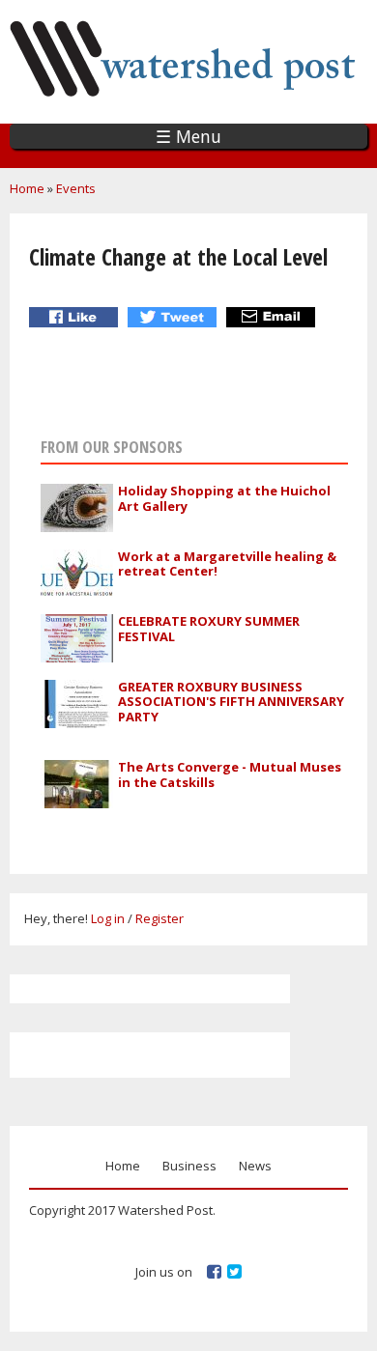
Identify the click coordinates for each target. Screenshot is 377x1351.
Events (76, 188)
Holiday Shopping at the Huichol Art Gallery (224, 498)
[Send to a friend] (273, 317)
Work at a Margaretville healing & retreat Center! (227, 564)
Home (27, 188)
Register (159, 918)
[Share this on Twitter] (174, 317)
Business (189, 1165)
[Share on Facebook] (76, 317)
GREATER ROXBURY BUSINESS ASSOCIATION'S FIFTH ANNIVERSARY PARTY (231, 701)
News (255, 1165)
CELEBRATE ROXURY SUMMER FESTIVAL (209, 628)
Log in (108, 918)
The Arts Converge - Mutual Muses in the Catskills (229, 774)
